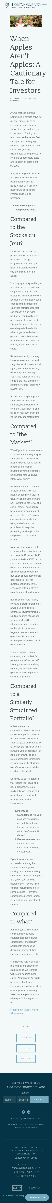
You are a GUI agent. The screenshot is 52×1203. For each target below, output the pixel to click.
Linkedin (26, 1059)
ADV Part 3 (23, 1125)
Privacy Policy (31, 1127)
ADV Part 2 (12, 1125)
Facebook (26, 1038)
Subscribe (39, 1100)
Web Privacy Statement (32, 1119)
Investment (15, 100)
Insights (32, 99)
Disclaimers (16, 1119)
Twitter (26, 1048)
